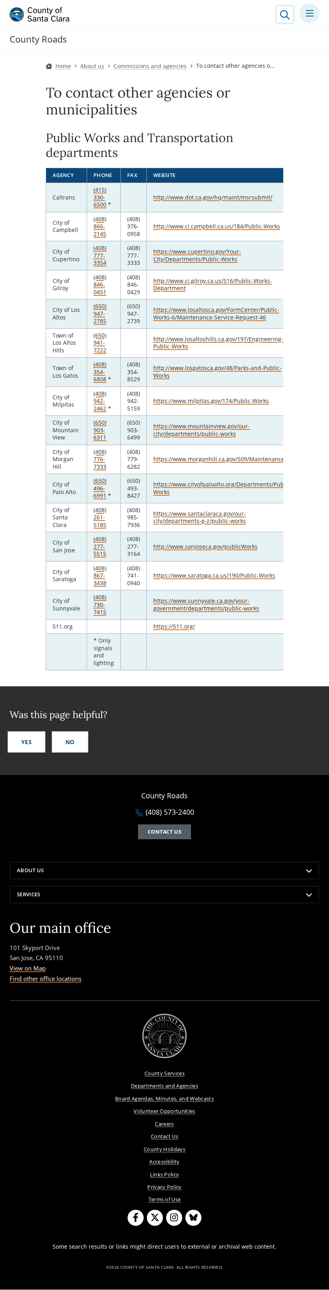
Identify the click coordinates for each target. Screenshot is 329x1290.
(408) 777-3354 (99, 255)
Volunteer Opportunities (164, 1111)
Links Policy (164, 1174)
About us (30, 870)
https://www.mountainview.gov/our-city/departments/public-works (201, 429)
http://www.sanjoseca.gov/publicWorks (205, 546)
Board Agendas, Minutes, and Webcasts (164, 1098)
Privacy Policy (164, 1186)
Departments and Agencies (164, 1085)
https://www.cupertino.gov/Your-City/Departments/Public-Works (197, 255)
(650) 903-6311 (99, 430)
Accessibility (164, 1161)
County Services (164, 1073)
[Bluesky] (193, 1218)
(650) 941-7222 (99, 343)
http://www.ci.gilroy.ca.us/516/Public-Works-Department (212, 284)
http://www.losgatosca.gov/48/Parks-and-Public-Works (217, 371)
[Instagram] (174, 1218)
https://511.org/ (174, 626)
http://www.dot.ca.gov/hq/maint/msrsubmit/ (212, 197)
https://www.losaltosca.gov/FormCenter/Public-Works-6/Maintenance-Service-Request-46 (216, 313)
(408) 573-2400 (170, 812)
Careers (164, 1123)
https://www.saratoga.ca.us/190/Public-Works (214, 575)
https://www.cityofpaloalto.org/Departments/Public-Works (222, 488)
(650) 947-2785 (99, 313)
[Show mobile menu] (309, 13)
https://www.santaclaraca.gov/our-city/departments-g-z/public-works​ (199, 517)
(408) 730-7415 (99, 604)
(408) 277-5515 (99, 546)
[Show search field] (284, 14)
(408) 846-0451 (99, 284)
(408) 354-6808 (99, 371)
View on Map (28, 968)
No (70, 742)
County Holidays (164, 1149)
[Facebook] (136, 1218)
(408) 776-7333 (99, 459)
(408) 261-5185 (99, 517)
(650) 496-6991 (99, 488)
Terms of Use (164, 1199)
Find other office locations (45, 979)
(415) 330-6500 (99, 197)
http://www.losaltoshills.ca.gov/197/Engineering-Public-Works (218, 342)
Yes (26, 742)
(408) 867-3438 (99, 575)
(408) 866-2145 (99, 226)
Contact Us (164, 831)
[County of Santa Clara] (40, 14)
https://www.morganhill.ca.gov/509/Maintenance (218, 459)
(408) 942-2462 (99, 401)
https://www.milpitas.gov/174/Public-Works (211, 401)
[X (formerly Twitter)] (155, 1218)
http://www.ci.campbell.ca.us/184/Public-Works (216, 226)
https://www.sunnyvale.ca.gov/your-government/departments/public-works (206, 604)
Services (29, 894)
